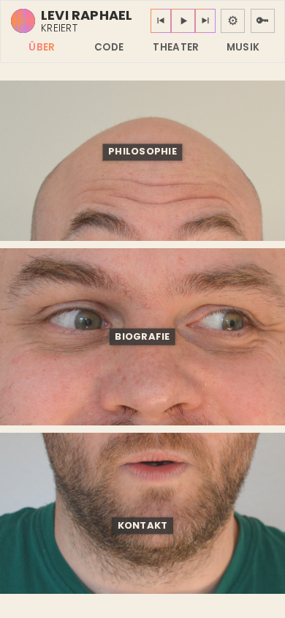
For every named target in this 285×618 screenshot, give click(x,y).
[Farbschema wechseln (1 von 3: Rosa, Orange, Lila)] (23, 21)
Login (263, 21)
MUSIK (243, 47)
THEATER (176, 47)
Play (183, 21)
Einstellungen (233, 21)
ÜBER (41, 47)
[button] (143, 152)
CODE (108, 47)
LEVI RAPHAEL (86, 15)
